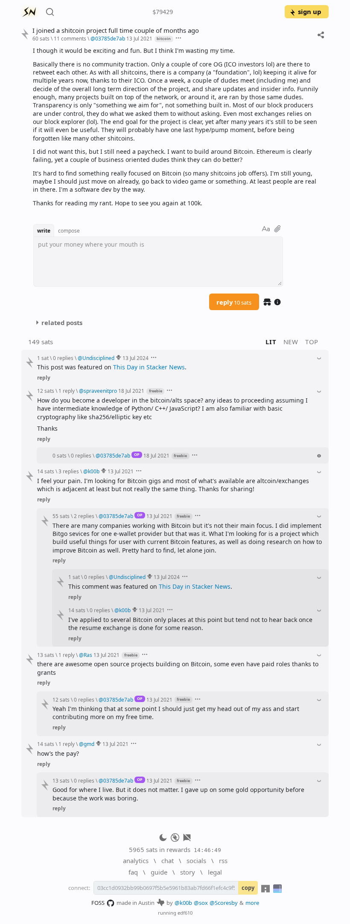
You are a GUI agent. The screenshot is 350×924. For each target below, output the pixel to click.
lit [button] (270, 341)
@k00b (183, 903)
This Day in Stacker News (149, 367)
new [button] (290, 341)
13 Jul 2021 (139, 38)
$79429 (162, 12)
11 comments (70, 38)
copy (248, 888)
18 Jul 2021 (131, 390)
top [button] (311, 341)
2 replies (84, 515)
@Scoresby (224, 903)
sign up (309, 11)
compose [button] (69, 230)
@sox (201, 903)
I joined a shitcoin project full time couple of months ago (115, 30)
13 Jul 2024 (135, 357)
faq (133, 872)
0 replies (63, 357)
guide (159, 872)
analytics (136, 860)
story (187, 872)
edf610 (185, 913)
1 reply (66, 390)
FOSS (98, 903)
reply (233, 302)
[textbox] (177, 126)
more (252, 903)
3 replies (68, 471)
